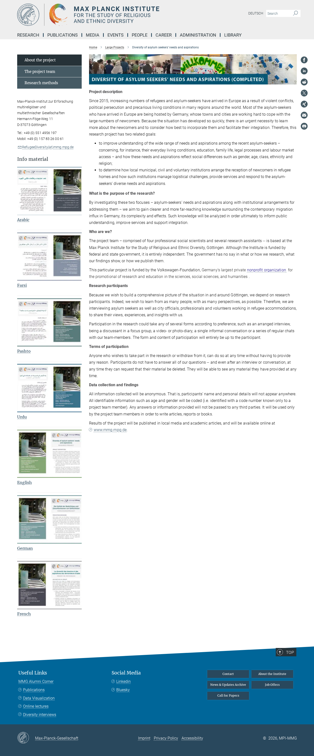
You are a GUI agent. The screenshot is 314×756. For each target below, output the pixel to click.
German (25, 548)
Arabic (23, 219)
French (24, 613)
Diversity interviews (39, 714)
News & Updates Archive (228, 685)
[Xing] (304, 104)
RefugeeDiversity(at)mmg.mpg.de (48, 147)
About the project (40, 60)
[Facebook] (304, 60)
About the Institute (272, 674)
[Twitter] (304, 93)
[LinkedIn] (304, 71)
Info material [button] (32, 159)
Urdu (22, 416)
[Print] (304, 126)
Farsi (22, 285)
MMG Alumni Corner (35, 681)
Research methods (41, 83)
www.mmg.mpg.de (110, 429)
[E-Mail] (304, 115)
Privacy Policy (166, 738)
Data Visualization (39, 698)
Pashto (24, 351)
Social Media (126, 673)
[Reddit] (304, 82)
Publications (34, 689)
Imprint (144, 738)
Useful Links (32, 673)
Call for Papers (228, 695)
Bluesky (123, 689)
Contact (228, 674)
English (24, 482)
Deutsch (255, 13)
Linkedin (123, 681)
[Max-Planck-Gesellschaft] (26, 738)
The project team (40, 71)
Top (290, 652)
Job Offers (272, 685)
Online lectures (36, 706)
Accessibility (192, 738)
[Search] (295, 13)
